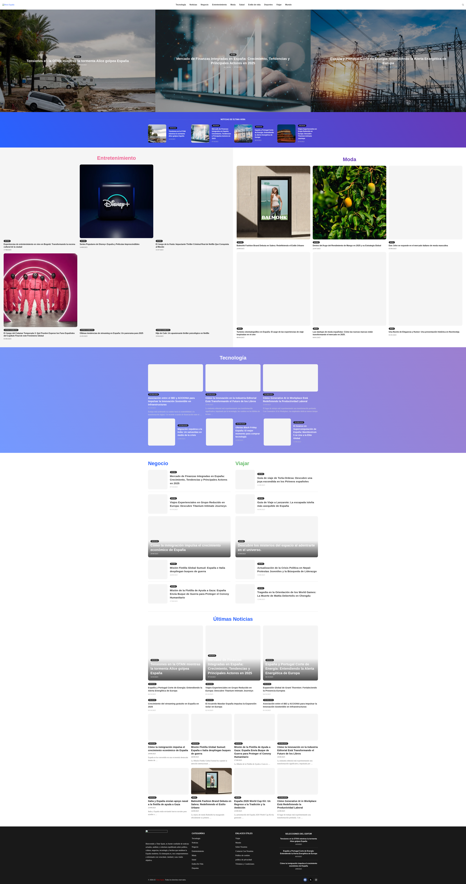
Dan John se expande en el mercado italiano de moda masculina (418, 246)
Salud (242, 5)
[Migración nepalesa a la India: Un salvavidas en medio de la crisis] (161, 432)
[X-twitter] (310, 880)
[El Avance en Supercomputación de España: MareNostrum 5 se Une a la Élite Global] (277, 432)
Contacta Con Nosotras (244, 851)
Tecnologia (196, 838)
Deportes (268, 5)
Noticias (193, 5)
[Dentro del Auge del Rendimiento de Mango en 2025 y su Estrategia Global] (349, 208)
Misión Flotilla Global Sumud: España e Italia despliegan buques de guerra (211, 750)
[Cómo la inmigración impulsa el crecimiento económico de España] (189, 536)
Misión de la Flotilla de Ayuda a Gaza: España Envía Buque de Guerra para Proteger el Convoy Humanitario (199, 594)
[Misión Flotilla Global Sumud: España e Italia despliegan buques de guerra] (157, 569)
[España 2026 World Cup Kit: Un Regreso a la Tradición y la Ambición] (254, 793)
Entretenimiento (219, 5)
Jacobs (73, 65)
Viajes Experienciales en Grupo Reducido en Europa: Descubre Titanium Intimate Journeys (307, 133)
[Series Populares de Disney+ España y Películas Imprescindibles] (116, 206)
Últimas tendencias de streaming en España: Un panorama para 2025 (111, 333)
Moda (233, 5)
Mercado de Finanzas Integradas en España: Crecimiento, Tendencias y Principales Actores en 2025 (221, 133)
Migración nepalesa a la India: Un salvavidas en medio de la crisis (190, 432)
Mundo (288, 5)
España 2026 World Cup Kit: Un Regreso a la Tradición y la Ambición (252, 804)
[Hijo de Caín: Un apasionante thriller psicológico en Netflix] (192, 295)
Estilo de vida (254, 5)
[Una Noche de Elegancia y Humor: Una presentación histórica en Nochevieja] (425, 294)
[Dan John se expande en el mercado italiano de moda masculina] (425, 208)
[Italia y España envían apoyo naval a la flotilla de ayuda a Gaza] (168, 792)
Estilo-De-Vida (197, 864)
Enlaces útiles (244, 833)
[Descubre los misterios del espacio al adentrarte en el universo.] (276, 536)
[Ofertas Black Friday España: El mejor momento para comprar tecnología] (219, 432)
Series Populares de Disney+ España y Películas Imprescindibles (109, 244)
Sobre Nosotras (241, 847)
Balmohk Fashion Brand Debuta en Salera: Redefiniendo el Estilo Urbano (270, 246)
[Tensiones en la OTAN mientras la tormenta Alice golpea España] (157, 133)
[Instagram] (316, 880)
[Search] (463, 5)
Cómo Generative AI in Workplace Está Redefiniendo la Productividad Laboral (296, 804)
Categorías (198, 833)
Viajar (279, 5)
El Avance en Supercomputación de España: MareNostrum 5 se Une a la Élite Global (304, 432)
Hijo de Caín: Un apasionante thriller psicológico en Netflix (182, 333)
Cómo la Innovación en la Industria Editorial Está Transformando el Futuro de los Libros (297, 750)
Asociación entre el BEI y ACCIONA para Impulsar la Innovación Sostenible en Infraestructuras (171, 401)
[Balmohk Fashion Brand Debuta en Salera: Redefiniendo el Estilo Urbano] (273, 208)
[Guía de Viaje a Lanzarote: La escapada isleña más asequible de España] (245, 504)
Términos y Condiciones (244, 864)
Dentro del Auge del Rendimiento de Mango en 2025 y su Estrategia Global (347, 246)
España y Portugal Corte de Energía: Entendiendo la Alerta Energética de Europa (289, 668)
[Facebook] (305, 880)
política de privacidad (243, 860)
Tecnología (181, 5)
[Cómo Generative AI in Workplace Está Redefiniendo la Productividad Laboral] (290, 390)
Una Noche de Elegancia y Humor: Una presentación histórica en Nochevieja (424, 332)
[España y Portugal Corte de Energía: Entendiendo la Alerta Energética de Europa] (243, 133)
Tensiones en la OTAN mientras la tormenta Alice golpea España (78, 61)
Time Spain (160, 880)
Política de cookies (242, 855)
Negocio (204, 5)
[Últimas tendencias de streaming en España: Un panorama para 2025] (116, 295)
